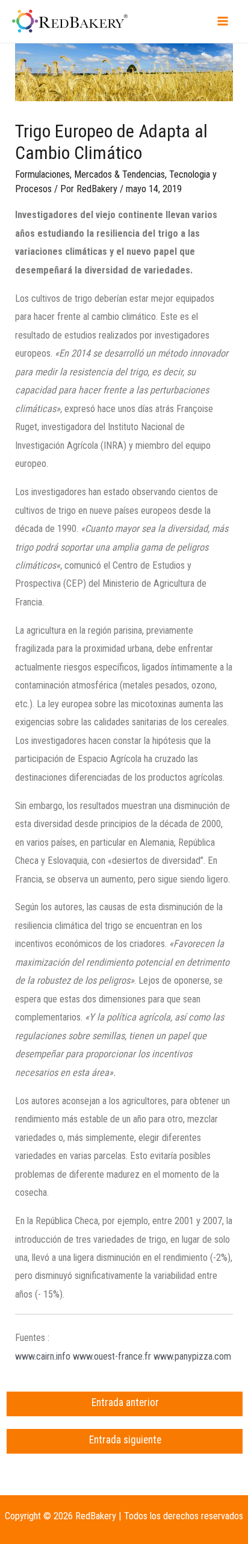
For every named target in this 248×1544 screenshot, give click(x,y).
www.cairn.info (42, 1356)
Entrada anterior (125, 1402)
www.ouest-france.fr (112, 1356)
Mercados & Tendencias (119, 174)
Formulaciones (42, 174)
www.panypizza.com (192, 1356)
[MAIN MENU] (222, 21)
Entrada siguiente (125, 1440)
